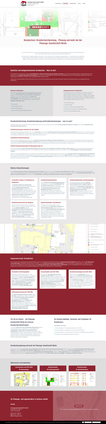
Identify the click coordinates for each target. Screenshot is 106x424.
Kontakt (84, 3)
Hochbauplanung (58, 3)
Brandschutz (65, 3)
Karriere (79, 3)
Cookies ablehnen (88, 422)
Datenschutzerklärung (75, 409)
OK (83, 422)
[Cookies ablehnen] (104, 422)
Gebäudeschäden (73, 3)
